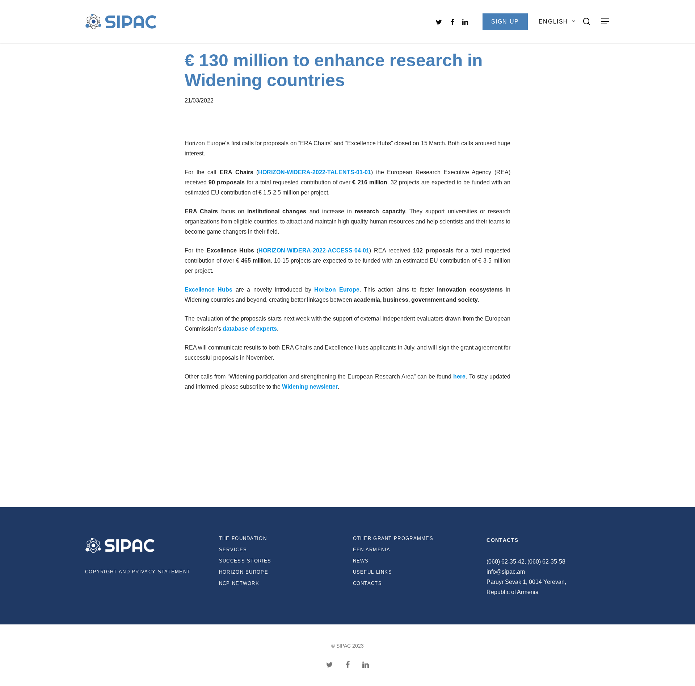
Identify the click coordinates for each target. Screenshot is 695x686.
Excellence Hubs (208, 289)
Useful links (372, 572)
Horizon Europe (243, 572)
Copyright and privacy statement (137, 571)
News (361, 561)
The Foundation (243, 538)
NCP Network (239, 583)
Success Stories (245, 561)
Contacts (367, 583)
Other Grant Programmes (393, 538)
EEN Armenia (372, 549)
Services (233, 549)
